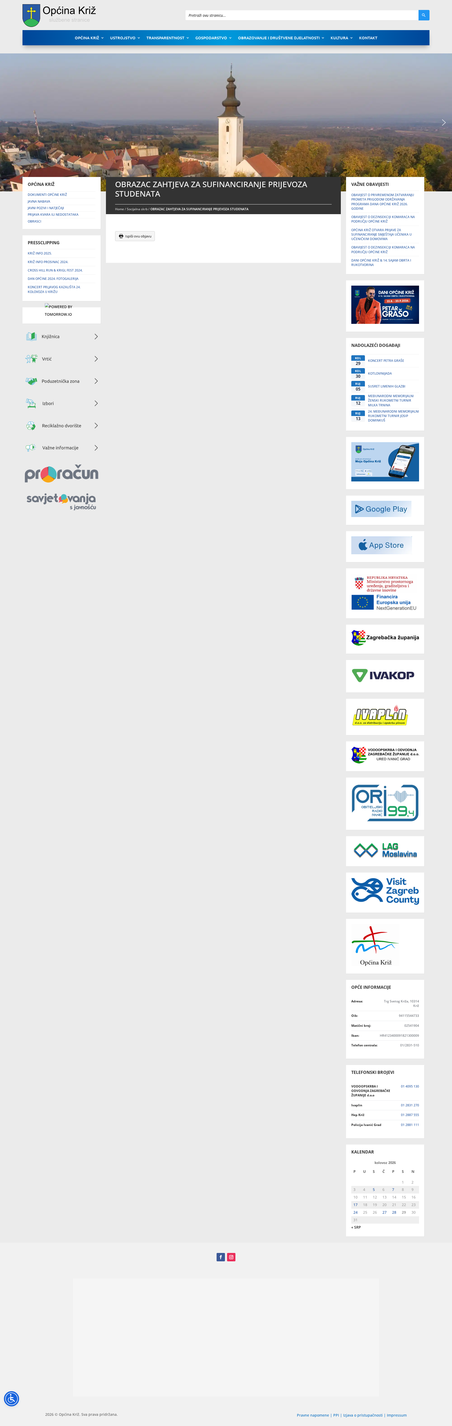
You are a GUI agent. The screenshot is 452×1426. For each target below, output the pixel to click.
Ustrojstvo (122, 38)
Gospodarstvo (211, 38)
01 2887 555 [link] (410, 1115)
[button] (444, 122)
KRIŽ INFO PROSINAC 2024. (48, 262)
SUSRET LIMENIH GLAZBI (386, 386)
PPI (336, 1415)
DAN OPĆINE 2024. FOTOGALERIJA (53, 278)
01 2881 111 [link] (410, 1125)
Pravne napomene (313, 1415)
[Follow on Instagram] (231, 1257)
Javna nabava (39, 201)
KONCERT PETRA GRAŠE (386, 360)
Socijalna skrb (137, 209)
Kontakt (368, 38)
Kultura (339, 38)
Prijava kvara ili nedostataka (53, 214)
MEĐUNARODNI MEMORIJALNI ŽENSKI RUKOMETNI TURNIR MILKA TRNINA (391, 400)
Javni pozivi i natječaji (46, 208)
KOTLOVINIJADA (380, 373)
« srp (356, 1227)
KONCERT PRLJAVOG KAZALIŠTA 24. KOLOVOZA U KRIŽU (54, 289)
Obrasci (34, 221)
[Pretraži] (424, 15)
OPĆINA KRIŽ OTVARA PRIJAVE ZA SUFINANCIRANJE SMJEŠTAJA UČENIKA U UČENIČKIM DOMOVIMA (381, 234)
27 (384, 1212)
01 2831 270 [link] (410, 1105)
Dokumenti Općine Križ (47, 194)
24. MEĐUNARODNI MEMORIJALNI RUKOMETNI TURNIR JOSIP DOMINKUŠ (393, 416)
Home (119, 209)
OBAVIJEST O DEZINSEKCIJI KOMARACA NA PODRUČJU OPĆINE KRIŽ (383, 219)
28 (394, 1212)
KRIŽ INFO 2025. (40, 253)
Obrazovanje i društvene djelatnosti (279, 38)
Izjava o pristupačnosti (363, 1415)
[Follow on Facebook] (221, 1257)
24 (355, 1212)
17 (355, 1204)
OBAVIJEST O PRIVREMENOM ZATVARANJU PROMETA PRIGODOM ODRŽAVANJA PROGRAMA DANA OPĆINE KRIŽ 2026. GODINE (382, 202)
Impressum (397, 1415)
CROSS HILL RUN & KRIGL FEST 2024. (55, 270)
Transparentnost (165, 38)
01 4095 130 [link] (410, 1086)
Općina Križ (87, 38)
